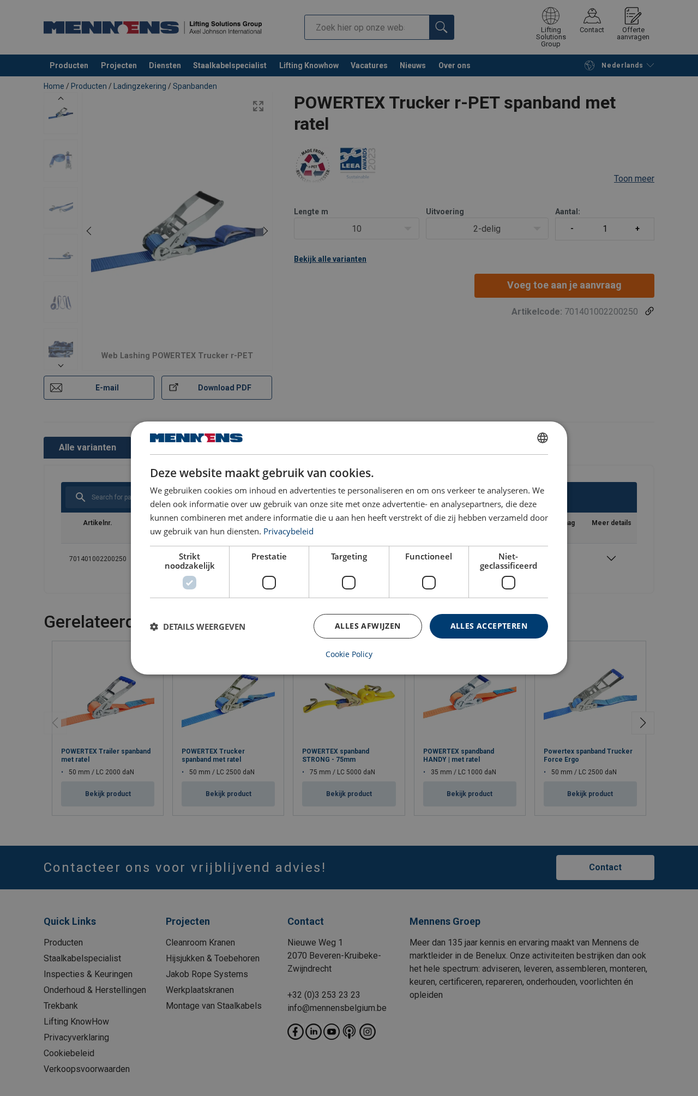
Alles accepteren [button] (488, 626)
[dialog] (349, 548)
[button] (197, 627)
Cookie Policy (349, 654)
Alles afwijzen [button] (368, 626)
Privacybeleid (288, 531)
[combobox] (542, 437)
